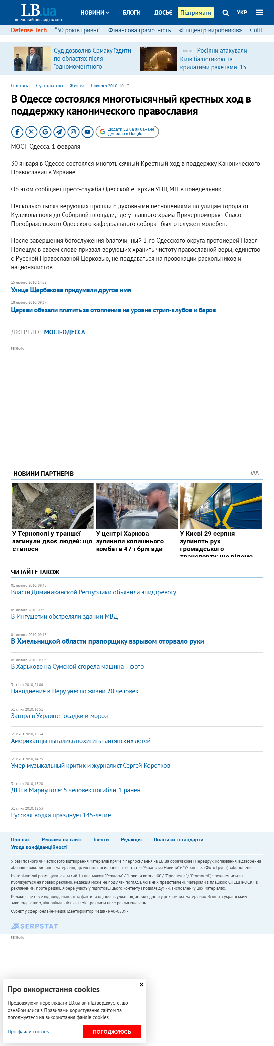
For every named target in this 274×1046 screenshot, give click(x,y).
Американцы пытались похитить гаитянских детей (81, 740)
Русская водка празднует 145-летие (61, 815)
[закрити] (141, 984)
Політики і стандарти (178, 839)
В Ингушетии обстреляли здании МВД (64, 616)
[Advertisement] (137, 399)
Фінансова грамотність (139, 30)
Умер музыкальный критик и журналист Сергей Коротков (90, 765)
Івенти (101, 839)
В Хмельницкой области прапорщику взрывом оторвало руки (107, 641)
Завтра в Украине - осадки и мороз (59, 715)
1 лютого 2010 (103, 86)
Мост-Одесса (64, 332)
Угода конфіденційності (39, 847)
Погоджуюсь (112, 1032)
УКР (242, 12)
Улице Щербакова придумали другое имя (71, 289)
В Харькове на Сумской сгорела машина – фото (77, 666)
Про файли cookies (28, 1031)
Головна (20, 85)
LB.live (143, 37)
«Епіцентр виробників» (210, 30)
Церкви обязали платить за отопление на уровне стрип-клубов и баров (113, 309)
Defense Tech (29, 30)
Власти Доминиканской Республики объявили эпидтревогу (93, 592)
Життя (77, 85)
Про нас (20, 839)
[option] (74, 58)
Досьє (163, 12)
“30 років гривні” (77, 30)
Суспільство (49, 85)
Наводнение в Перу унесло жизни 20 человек (75, 691)
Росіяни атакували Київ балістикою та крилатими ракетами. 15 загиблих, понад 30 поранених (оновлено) (213, 66)
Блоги (132, 12)
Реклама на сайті (62, 839)
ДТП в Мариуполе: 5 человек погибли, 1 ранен (76, 790)
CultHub (261, 30)
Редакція (131, 839)
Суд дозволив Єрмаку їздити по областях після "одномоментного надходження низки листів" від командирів (92, 66)
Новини (92, 12)
